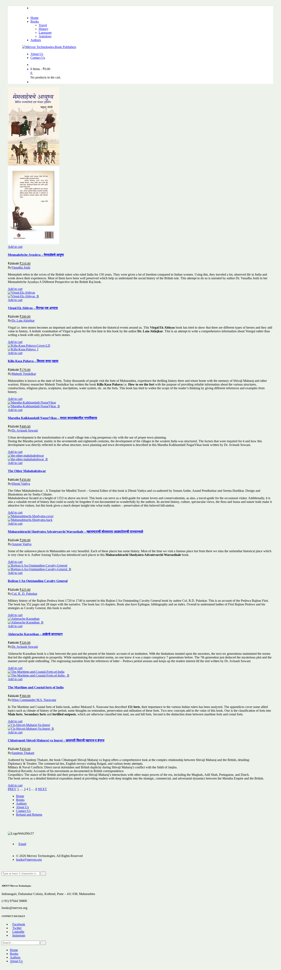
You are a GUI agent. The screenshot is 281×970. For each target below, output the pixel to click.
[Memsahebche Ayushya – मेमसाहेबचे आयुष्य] (33, 164)
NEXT (42, 789)
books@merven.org (29, 859)
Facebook (18, 924)
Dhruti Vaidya (21, 483)
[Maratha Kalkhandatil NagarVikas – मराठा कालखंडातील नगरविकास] (32, 402)
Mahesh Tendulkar (24, 373)
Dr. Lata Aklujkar (23, 320)
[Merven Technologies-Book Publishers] (49, 47)
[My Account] (31, 82)
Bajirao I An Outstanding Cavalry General (37, 581)
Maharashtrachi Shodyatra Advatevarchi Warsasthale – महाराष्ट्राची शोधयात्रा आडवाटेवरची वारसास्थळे (75, 531)
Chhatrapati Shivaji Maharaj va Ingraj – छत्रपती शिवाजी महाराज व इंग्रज (56, 740)
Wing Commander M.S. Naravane (34, 700)
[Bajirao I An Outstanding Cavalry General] (37, 565)
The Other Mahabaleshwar (27, 471)
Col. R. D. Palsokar (24, 593)
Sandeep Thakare (23, 753)
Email (22, 844)
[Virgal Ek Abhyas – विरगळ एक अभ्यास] (21, 292)
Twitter (17, 928)
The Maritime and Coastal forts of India (36, 687)
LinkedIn (18, 931)
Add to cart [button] (15, 246)
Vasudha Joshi (21, 267)
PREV (12, 789)
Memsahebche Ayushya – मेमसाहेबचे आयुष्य (36, 254)
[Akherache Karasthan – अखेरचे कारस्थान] (23, 618)
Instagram (18, 935)
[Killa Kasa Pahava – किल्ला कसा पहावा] (29, 345)
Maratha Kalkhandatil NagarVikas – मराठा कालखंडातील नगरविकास (52, 418)
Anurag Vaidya (21, 544)
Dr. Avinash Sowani (25, 430)
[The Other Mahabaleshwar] (26, 455)
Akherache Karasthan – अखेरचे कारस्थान (35, 634)
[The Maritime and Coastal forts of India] (36, 671)
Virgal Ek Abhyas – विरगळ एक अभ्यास (33, 308)
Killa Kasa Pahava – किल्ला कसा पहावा (33, 361)
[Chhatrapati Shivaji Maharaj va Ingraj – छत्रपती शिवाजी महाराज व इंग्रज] (29, 725)
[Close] (3, 877)
